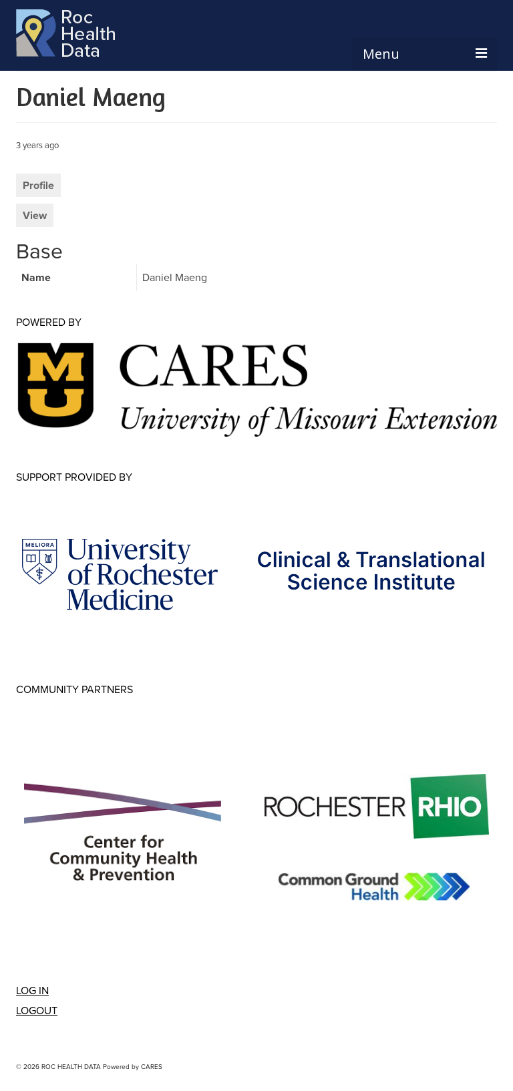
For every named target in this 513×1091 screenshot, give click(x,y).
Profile (38, 185)
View (35, 215)
